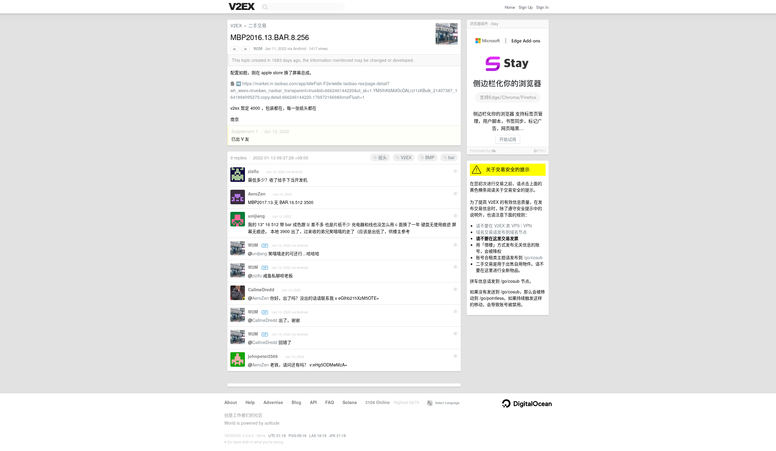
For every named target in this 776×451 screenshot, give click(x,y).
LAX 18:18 (317, 435)
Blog (296, 402)
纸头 (382, 157)
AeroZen (257, 194)
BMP (429, 157)
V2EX (236, 25)
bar (451, 157)
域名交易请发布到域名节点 (501, 232)
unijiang (256, 216)
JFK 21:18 (337, 435)
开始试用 (507, 139)
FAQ (329, 402)
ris (494, 150)
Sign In (542, 7)
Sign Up (526, 7)
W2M (257, 48)
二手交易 (257, 25)
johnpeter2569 (263, 356)
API (313, 402)
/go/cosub (533, 257)
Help (250, 402)
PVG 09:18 (297, 435)
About (230, 402)
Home (510, 7)
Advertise (273, 402)
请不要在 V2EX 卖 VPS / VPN (504, 225)
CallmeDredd (261, 289)
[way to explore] (242, 7)
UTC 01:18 (277, 435)
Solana (350, 402)
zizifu (253, 171)
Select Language (446, 402)
